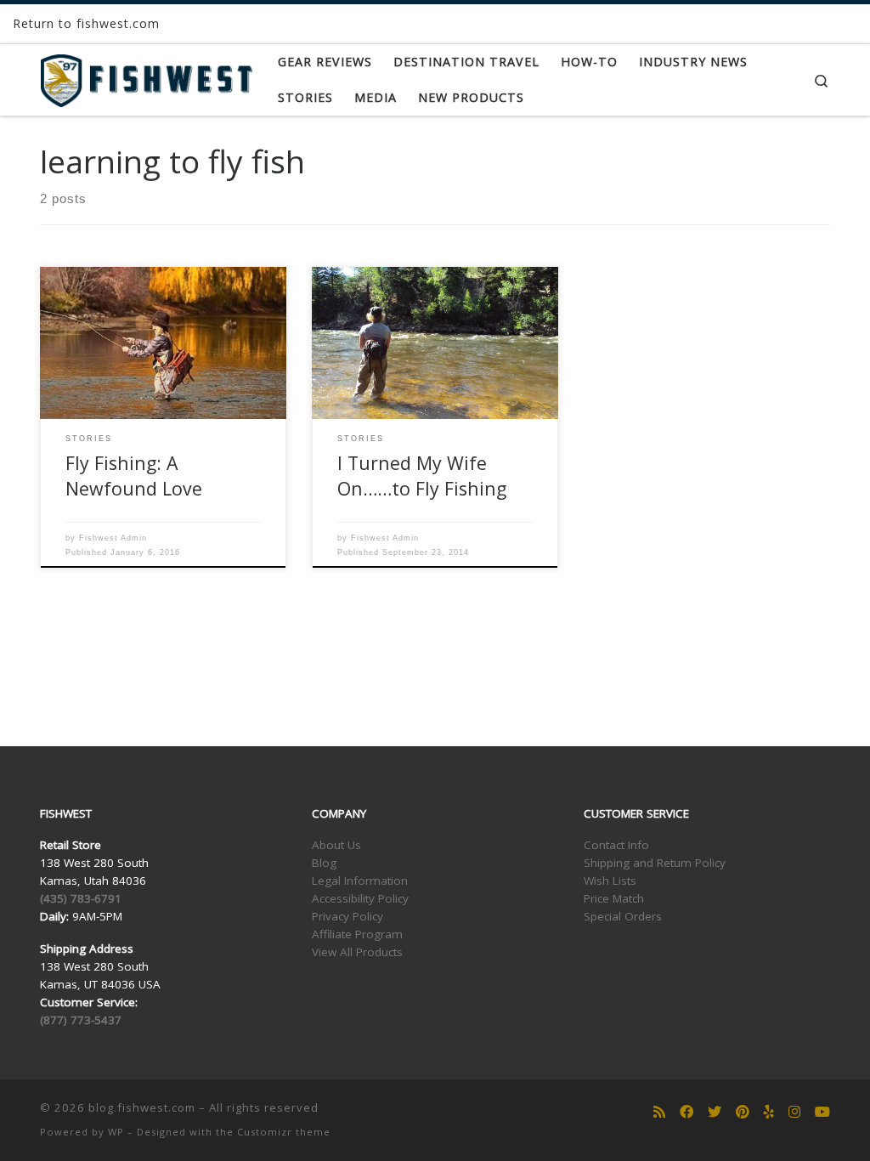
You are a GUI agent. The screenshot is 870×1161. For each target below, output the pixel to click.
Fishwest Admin (113, 538)
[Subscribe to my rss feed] (659, 1112)
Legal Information (360, 880)
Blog (324, 862)
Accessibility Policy (360, 898)
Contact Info (616, 844)
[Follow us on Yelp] (769, 1112)
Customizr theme (283, 1131)
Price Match (614, 898)
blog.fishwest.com (141, 1107)
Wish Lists (610, 880)
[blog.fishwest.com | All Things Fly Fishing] (146, 77)
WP (116, 1131)
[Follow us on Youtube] (822, 1112)
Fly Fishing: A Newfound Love (133, 475)
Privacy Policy (347, 916)
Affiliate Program (357, 934)
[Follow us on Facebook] (686, 1112)
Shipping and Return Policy (655, 862)
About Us (336, 844)
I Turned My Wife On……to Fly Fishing (421, 475)
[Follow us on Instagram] (794, 1112)
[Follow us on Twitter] (714, 1112)
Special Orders (623, 916)
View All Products (357, 952)
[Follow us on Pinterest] (742, 1112)
